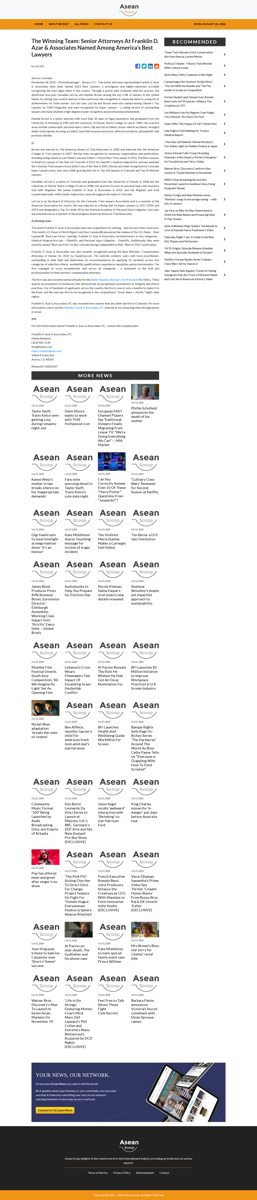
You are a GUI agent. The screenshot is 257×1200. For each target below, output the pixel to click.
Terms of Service (98, 1172)
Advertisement (145, 1172)
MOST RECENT (59, 24)
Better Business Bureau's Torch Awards (114, 279)
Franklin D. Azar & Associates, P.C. (83, 307)
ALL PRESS (81, 24)
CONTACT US (103, 24)
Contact (164, 1172)
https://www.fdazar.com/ (46, 351)
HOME (38, 24)
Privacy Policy (121, 1172)
